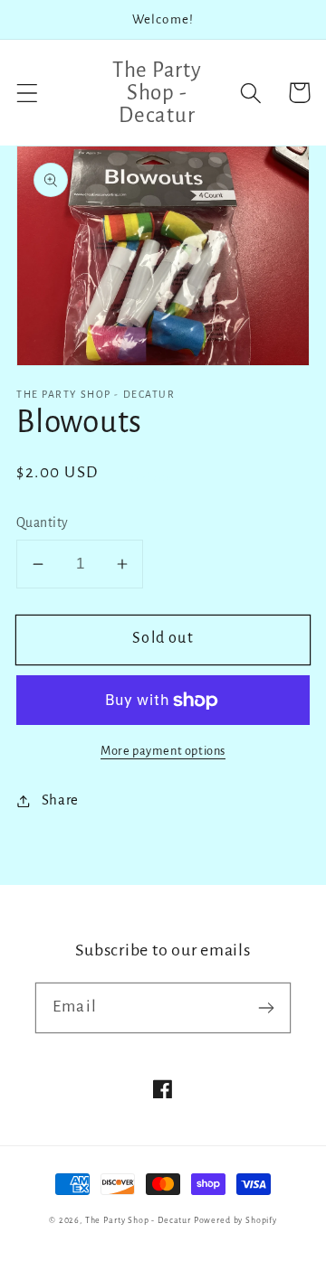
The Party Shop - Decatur (138, 1220)
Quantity (42, 523)
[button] (28, 93)
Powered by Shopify (235, 1220)
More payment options (163, 751)
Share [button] (60, 800)
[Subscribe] (266, 1007)
